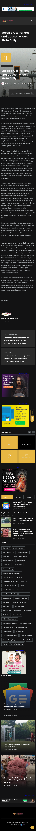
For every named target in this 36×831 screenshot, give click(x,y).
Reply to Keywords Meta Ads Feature (15, 513)
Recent (6, 497)
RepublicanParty (8, 627)
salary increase (7, 631)
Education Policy (8, 569)
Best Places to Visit (8, 552)
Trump (5, 644)
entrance (19, 577)
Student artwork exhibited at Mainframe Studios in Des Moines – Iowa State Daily (16, 340)
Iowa (22, 585)
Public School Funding (9, 619)
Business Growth (23, 552)
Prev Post (18, 93)
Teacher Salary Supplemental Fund (13, 640)
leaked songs (7, 598)
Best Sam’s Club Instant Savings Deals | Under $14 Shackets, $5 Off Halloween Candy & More (22, 532)
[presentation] (29, 432)
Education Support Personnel (11, 573)
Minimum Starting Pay (19, 602)
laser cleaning (24, 594)
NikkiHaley (17, 610)
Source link (4, 300)
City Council (6, 556)
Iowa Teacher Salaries (9, 594)
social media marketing (10, 635)
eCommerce (6, 564)
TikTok (29, 640)
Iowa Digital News (23, 822)
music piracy (7, 610)
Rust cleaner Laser (22, 627)
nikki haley (27, 610)
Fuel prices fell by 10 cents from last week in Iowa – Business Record (22, 504)
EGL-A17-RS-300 (8, 577)
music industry (19, 606)
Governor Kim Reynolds (10, 585)
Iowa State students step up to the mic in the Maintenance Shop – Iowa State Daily (17, 358)
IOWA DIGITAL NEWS (9, 319)
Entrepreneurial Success (10, 581)
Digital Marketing (8, 560)
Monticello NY (7, 606)
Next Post (27, 93)
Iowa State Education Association (13, 590)
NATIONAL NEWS (7, 66)
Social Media (20, 631)
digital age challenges (20, 556)
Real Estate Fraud (25, 623)
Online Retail (17, 615)
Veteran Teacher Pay (16, 644)
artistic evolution (18, 548)
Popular (18, 497)
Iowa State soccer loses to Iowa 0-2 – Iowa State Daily (22, 519)
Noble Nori (6, 615)
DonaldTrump (21, 560)
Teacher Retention (26, 635)
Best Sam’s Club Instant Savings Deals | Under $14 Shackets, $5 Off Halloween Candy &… (17, 780)
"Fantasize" (6, 548)
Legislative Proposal (21, 598)
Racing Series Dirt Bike (10, 623)
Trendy (29, 497)
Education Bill (18, 564)
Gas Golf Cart (25, 581)
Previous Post (12, 334)
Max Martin (6, 602)
